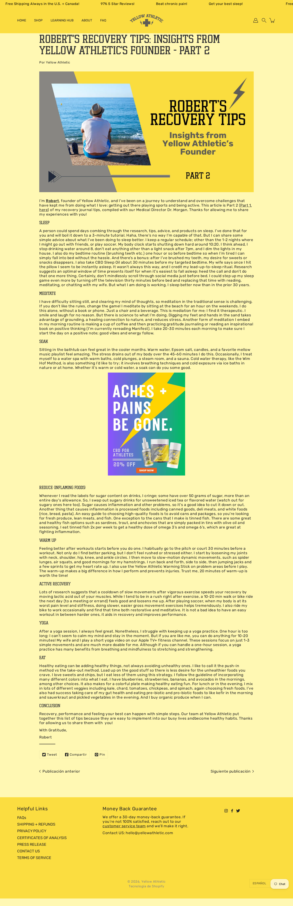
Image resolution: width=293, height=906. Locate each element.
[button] (264, 20)
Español (259, 883)
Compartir (78, 755)
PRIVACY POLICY (31, 831)
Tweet (52, 755)
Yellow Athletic (153, 881)
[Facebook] (232, 810)
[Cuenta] (255, 20)
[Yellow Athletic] (146, 20)
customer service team (124, 826)
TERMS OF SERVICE (34, 858)
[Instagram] (226, 810)
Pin (102, 755)
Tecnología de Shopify (146, 886)
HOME (21, 20)
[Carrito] (272, 20)
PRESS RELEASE (31, 844)
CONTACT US (28, 851)
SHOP (38, 20)
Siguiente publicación (231, 771)
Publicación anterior (61, 771)
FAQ (103, 20)
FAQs (21, 817)
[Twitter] (238, 810)
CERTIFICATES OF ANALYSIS (42, 838)
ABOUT (87, 20)
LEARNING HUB (62, 20)
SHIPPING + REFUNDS (36, 824)
